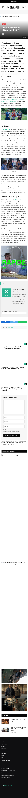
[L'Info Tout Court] (13, 7)
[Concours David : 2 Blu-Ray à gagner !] (5, 721)
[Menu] (3, 7)
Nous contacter (5, 768)
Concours (5, 715)
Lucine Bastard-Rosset (10, 33)
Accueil (3, 12)
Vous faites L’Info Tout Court (8, 770)
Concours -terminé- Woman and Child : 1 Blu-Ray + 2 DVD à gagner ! (18, 729)
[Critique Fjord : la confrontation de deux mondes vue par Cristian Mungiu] (14, 358)
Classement (4, 744)
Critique (3, 746)
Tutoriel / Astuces (5, 760)
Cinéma (4, 24)
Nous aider (14, 1)
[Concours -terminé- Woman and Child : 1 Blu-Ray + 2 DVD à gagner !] (5, 729)
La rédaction (4, 766)
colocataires (14, 80)
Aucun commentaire (7, 35)
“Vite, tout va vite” (6, 129)
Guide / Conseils (5, 751)
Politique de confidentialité (7, 775)
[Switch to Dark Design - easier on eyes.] (25, 7)
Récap (2, 755)
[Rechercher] (23, 7)
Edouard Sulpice (19, 200)
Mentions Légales (5, 777)
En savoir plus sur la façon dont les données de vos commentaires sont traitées (13, 443)
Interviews (3, 753)
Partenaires (4, 773)
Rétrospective (4, 757)
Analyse (3, 741)
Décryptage (4, 748)
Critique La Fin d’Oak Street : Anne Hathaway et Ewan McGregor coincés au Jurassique (12, 389)
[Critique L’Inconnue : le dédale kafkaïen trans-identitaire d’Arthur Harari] (14, 338)
